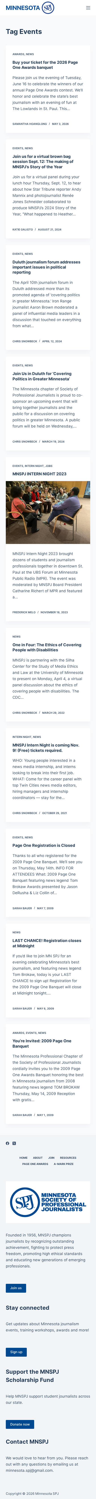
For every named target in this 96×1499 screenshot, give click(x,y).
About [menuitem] (38, 1157)
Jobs (48, 466)
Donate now (20, 1424)
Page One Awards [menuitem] (35, 1164)
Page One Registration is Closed (44, 845)
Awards (18, 54)
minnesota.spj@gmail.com (29, 1470)
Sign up (16, 1352)
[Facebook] (7, 1143)
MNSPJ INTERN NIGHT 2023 (40, 474)
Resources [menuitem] (68, 1157)
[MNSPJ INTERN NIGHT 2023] (48, 512)
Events (18, 148)
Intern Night (34, 466)
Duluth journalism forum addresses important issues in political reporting (46, 267)
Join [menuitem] (51, 1157)
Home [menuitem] (23, 1157)
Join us (16, 1288)
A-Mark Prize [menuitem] (63, 1164)
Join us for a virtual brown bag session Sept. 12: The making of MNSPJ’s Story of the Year (43, 161)
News (30, 54)
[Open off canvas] (88, 8)
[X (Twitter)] (14, 1143)
